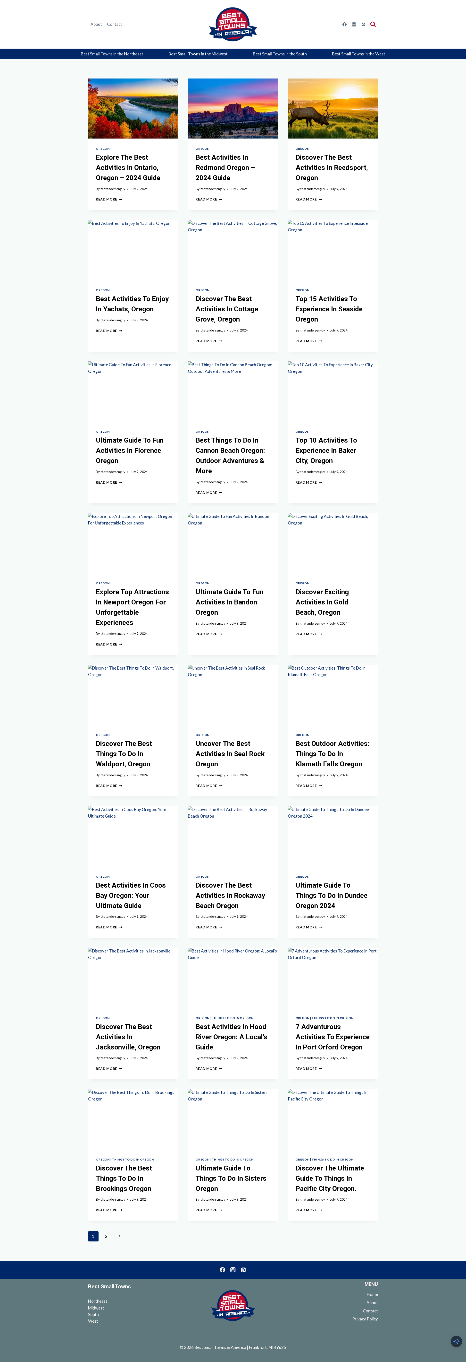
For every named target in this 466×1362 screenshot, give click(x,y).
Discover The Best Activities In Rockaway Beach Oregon (230, 895)
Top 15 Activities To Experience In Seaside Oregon (329, 309)
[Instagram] (354, 24)
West (93, 1321)
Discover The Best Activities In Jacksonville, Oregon (128, 1037)
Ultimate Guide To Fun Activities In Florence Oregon (130, 450)
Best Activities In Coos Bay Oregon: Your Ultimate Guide (131, 895)
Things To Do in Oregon (233, 1018)
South (93, 1314)
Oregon (103, 148)
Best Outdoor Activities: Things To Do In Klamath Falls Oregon (332, 754)
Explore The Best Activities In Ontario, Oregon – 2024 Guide (128, 167)
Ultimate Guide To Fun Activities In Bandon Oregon (229, 602)
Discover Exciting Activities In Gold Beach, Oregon (322, 602)
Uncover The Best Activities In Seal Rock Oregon (230, 754)
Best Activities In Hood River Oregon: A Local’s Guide (231, 1037)
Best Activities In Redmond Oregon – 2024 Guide (225, 167)
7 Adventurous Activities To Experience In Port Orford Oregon (333, 1037)
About (96, 24)
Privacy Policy (365, 1318)
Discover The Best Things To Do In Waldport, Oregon (124, 754)
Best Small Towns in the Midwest (198, 53)
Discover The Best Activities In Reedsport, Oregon (332, 167)
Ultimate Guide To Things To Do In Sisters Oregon (231, 1178)
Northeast (97, 1301)
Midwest (96, 1307)
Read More (109, 199)
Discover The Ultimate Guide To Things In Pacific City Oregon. (330, 1178)
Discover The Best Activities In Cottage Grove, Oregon (227, 309)
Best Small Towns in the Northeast (112, 53)
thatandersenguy (112, 189)
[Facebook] (345, 24)
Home (372, 1294)
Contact (114, 24)
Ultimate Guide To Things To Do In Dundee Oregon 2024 (331, 895)
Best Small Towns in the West (358, 53)
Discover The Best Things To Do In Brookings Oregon (124, 1178)
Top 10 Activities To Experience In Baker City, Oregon (326, 450)
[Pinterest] (363, 24)
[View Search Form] (374, 24)
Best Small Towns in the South (280, 53)
